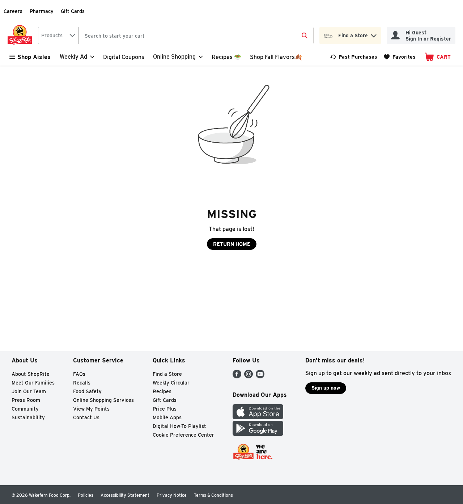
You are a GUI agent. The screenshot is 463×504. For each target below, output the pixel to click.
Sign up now (325, 388)
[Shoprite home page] (21, 35)
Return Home (231, 244)
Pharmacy (42, 11)
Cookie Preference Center (183, 435)
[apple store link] (258, 417)
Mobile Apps (167, 417)
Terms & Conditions (213, 495)
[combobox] (58, 35)
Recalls (81, 383)
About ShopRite (31, 374)
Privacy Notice (172, 495)
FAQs (79, 374)
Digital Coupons (123, 57)
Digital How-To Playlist (179, 426)
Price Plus (165, 409)
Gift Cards (73, 11)
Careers (13, 11)
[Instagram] (248, 376)
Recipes (162, 391)
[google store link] (258, 433)
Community (25, 409)
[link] (354, 57)
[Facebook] (237, 376)
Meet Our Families (33, 383)
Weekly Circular (171, 383)
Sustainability (28, 417)
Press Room (26, 400)
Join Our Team (29, 391)
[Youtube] (260, 376)
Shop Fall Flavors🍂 (276, 57)
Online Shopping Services (103, 400)
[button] (374, 34)
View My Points (91, 409)
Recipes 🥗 (226, 57)
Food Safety (87, 391)
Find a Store (167, 374)
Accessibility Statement (125, 495)
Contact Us (86, 417)
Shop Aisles (34, 57)
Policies (85, 495)
